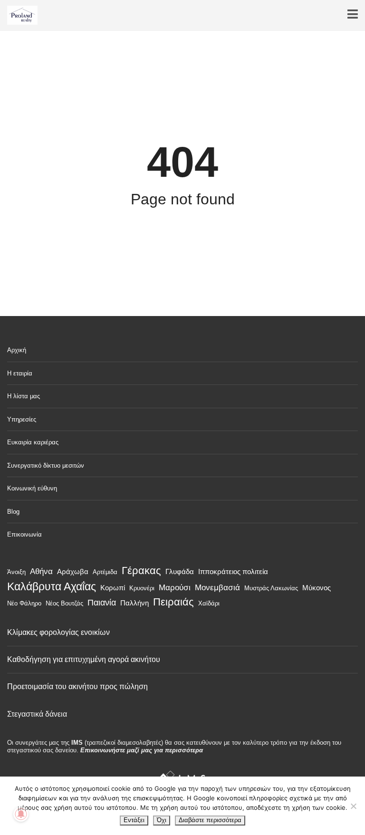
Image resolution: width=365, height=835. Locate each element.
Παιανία (101, 602)
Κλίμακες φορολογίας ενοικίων (58, 632)
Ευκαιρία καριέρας (32, 442)
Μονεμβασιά (217, 587)
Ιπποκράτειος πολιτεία (233, 571)
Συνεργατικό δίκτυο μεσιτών (45, 465)
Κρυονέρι (141, 588)
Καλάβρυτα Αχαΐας (51, 586)
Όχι (161, 820)
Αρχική (16, 350)
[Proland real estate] (19, 15)
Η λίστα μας (23, 396)
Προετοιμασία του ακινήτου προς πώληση (77, 686)
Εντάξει (134, 820)
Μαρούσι (175, 587)
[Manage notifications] (21, 814)
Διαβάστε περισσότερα (210, 820)
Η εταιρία (19, 373)
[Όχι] (353, 806)
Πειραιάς (173, 602)
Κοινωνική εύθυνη (32, 488)
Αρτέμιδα (105, 572)
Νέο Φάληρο (24, 603)
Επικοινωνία (24, 534)
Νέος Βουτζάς (64, 603)
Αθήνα (41, 571)
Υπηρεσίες (21, 419)
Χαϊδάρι (209, 603)
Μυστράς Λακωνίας (271, 588)
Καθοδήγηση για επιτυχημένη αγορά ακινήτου (83, 659)
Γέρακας (141, 570)
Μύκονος (316, 588)
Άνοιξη (16, 572)
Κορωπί (112, 588)
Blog (13, 511)
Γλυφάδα (179, 571)
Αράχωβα (72, 571)
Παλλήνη (134, 603)
